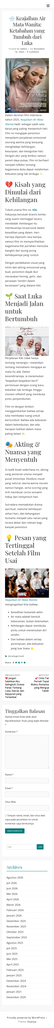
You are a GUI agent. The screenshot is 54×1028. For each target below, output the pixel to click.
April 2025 (12, 964)
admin (23, 49)
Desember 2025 (16, 921)
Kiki (34, 210)
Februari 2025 (15, 970)
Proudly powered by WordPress (26, 1017)
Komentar (11, 731)
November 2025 (16, 926)
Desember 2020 (16, 997)
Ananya (31, 1021)
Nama (9, 774)
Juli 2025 (11, 948)
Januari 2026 (14, 915)
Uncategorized (16, 656)
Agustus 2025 (14, 942)
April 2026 (12, 899)
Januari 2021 (14, 991)
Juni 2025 (12, 953)
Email (9, 788)
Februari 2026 (15, 910)
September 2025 (16, 937)
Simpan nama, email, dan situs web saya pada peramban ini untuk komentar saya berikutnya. (25, 819)
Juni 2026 (12, 888)
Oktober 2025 (14, 932)
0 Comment (33, 52)
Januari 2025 (14, 975)
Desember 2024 (16, 981)
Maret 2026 (13, 904)
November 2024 (16, 986)
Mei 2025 (11, 959)
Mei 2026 (11, 894)
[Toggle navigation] (48, 5)
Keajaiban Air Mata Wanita (21, 600)
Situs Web (10, 801)
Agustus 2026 (14, 877)
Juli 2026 (11, 883)
